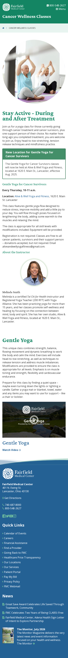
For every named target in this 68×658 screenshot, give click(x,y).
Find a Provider (13, 548)
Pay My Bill (10, 577)
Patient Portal (12, 572)
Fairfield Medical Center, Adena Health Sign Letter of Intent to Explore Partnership (35, 619)
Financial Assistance (15, 543)
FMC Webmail (12, 586)
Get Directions (12, 498)
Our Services (11, 567)
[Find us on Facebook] (4, 516)
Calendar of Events (15, 533)
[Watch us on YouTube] (11, 516)
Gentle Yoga (15, 443)
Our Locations (12, 562)
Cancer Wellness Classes (22, 28)
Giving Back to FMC (15, 552)
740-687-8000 (12, 505)
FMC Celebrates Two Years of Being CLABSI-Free (34, 612)
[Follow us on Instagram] (14, 516)
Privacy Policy (12, 581)
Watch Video (10, 450)
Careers (8, 538)
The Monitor (25, 643)
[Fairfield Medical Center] (13, 7)
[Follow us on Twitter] (7, 516)
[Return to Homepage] (3, 28)
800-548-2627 (57, 5)
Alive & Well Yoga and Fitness (32, 196)
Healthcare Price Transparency (22, 557)
